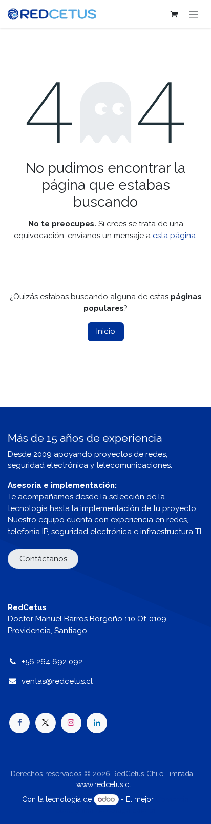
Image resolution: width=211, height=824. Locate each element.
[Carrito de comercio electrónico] (174, 14)
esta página (174, 235)
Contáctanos (43, 558)
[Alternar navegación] (194, 14)
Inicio (105, 331)
